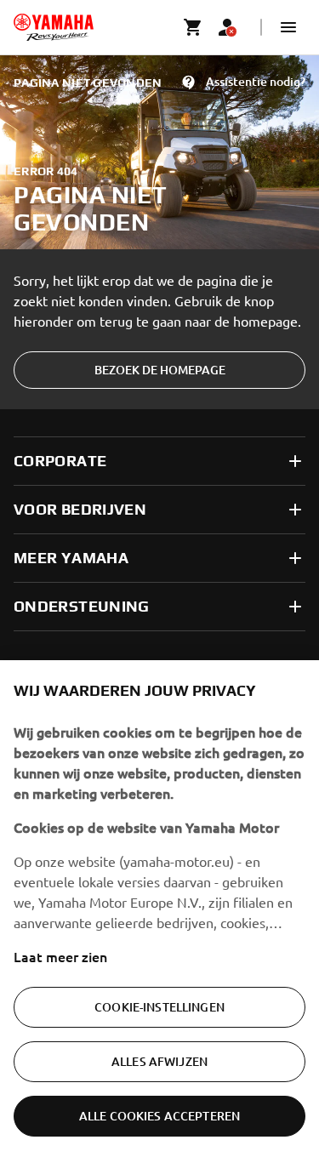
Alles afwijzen (159, 1061)
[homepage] (54, 27)
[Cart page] (193, 27)
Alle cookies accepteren (159, 1116)
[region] (159, 908)
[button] (288, 27)
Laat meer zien (60, 956)
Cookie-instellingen (159, 1007)
